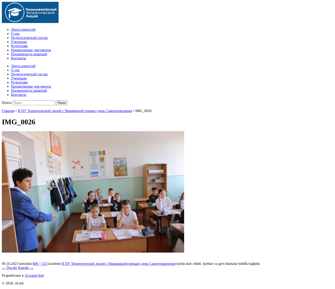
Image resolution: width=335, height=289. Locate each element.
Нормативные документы (31, 50)
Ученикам (19, 42)
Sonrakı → (26, 268)
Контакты (18, 58)
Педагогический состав (29, 38)
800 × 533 (40, 264)
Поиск (7, 103)
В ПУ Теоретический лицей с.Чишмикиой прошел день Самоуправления (75, 111)
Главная (8, 111)
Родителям (19, 46)
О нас (15, 34)
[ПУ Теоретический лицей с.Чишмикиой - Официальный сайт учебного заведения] (30, 22)
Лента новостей (23, 29)
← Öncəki (9, 268)
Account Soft (34, 275)
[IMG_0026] (93, 251)
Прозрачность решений (29, 54)
